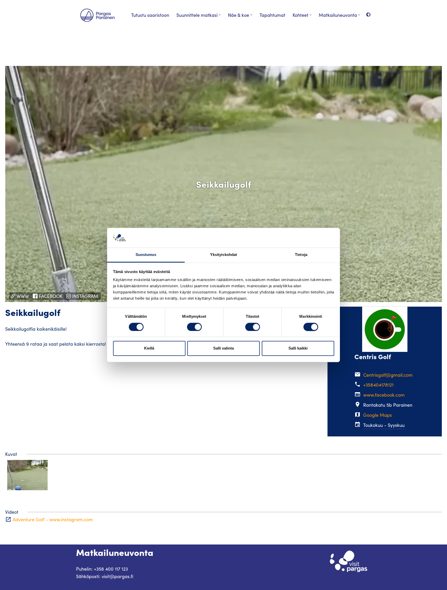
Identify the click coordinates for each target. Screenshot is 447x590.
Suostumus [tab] (146, 255)
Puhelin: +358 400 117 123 (102, 569)
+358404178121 (378, 385)
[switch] (194, 327)
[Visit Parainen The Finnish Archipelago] (97, 15)
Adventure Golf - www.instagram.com (53, 519)
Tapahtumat (272, 15)
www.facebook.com (384, 395)
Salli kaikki (298, 348)
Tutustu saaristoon (150, 15)
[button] (220, 15)
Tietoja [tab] (301, 255)
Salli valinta (223, 348)
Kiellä (149, 348)
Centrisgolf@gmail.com (388, 375)
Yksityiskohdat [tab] (223, 255)
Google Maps (377, 415)
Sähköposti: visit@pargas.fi (104, 576)
